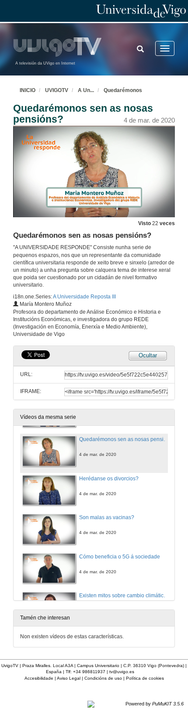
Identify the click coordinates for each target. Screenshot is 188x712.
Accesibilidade (38, 678)
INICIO (27, 90)
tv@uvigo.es (121, 671)
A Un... (86, 90)
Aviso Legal (68, 678)
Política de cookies (145, 678)
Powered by (154, 703)
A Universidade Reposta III (84, 297)
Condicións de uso (103, 678)
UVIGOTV (56, 90)
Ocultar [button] (148, 355)
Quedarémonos (123, 90)
